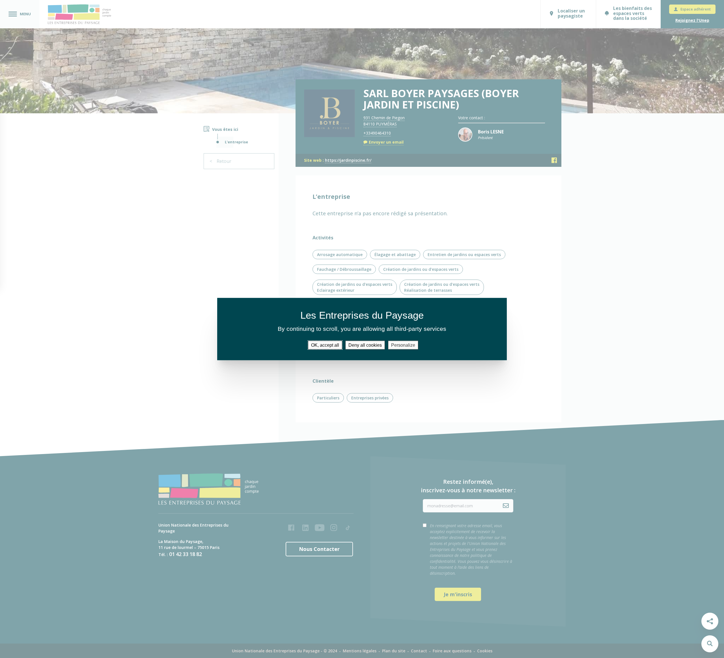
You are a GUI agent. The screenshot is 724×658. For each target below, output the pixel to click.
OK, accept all (325, 345)
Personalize (403, 345)
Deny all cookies (365, 345)
